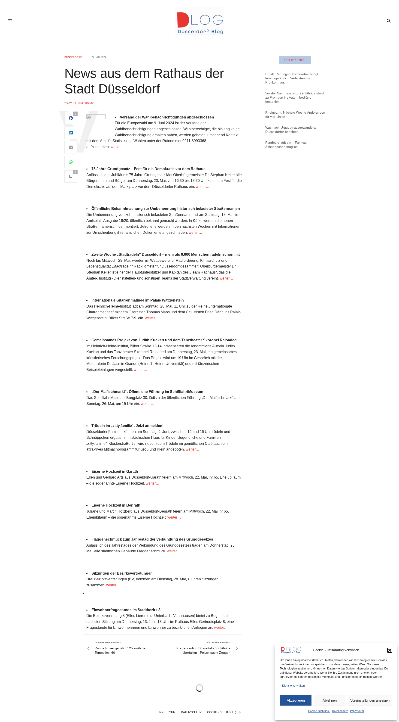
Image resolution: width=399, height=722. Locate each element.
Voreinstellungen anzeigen (370, 700)
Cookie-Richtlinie (319, 711)
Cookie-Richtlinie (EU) (224, 712)
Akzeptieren (296, 700)
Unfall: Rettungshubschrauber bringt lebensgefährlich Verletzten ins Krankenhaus (291, 78)
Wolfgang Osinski (82, 103)
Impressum (357, 711)
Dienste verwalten (293, 685)
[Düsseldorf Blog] (199, 21)
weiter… (117, 147)
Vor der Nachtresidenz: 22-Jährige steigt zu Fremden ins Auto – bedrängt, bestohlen (294, 97)
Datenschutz (340, 711)
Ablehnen (330, 700)
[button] (389, 650)
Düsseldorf (73, 57)
